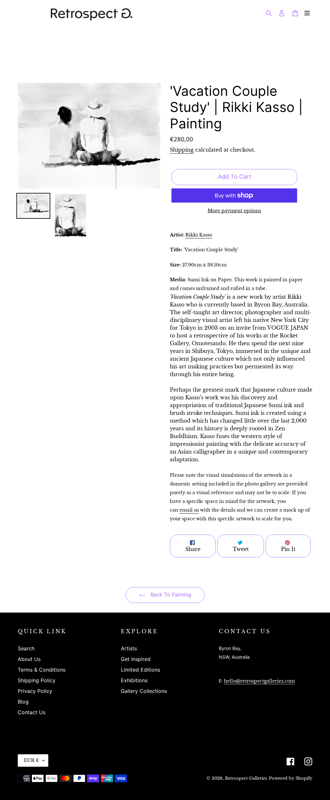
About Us (29, 659)
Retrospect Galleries (246, 778)
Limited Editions (140, 669)
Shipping (182, 149)
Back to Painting (170, 594)
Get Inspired (135, 659)
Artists (129, 648)
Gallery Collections (144, 691)
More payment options (234, 211)
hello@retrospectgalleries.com (259, 681)
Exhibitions (134, 680)
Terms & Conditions (41, 669)
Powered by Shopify (290, 778)
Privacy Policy (35, 691)
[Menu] (307, 12)
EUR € (31, 760)
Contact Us (31, 712)
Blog (23, 701)
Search (26, 648)
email (189, 510)
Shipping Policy (36, 680)
